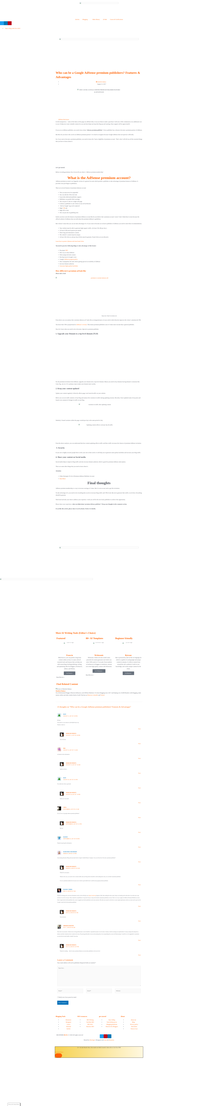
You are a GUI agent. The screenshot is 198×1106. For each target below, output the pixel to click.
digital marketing (92, 895)
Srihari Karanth (68, 925)
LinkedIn (95, 695)
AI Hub (105, 19)
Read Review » (60, 677)
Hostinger (92, 1040)
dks (64, 748)
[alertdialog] (99, 1052)
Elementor (111, 1040)
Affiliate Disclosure (63, 119)
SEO (67, 250)
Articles (77, 19)
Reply (139, 728)
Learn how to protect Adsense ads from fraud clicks (70, 241)
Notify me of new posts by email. (68, 997)
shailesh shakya (71, 733)
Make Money (96, 19)
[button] (66, 116)
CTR (64, 208)
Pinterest (89, 695)
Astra (105, 1040)
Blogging (85, 19)
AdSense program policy (71, 259)
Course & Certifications (116, 19)
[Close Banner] (58, 1055)
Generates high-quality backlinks (69, 266)
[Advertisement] (99, 155)
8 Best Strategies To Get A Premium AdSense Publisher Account (77, 476)
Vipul (65, 807)
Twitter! (103, 695)
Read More (63, 478)
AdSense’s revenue (81, 324)
